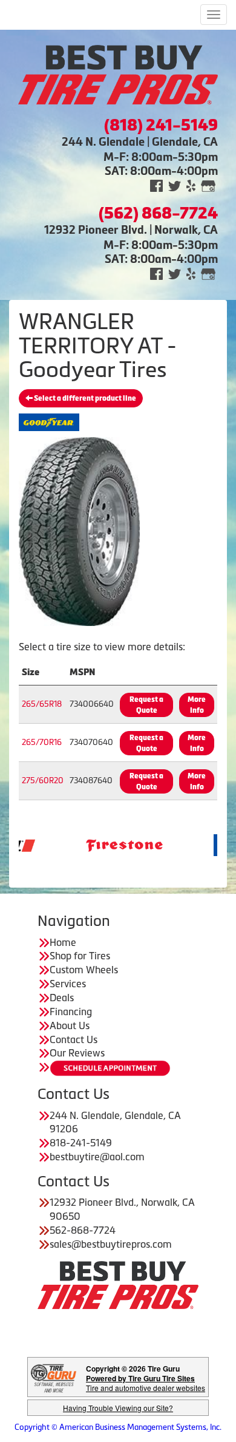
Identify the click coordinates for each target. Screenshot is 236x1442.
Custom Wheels (84, 969)
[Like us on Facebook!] (156, 185)
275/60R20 (43, 780)
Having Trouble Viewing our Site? (118, 1408)
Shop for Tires (80, 955)
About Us (70, 1025)
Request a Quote (146, 705)
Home (63, 942)
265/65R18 (42, 704)
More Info (197, 705)
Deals (62, 997)
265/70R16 (42, 742)
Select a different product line (84, 398)
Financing (71, 1011)
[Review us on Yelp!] (190, 185)
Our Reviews (77, 1052)
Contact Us (73, 1039)
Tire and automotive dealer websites (145, 1383)
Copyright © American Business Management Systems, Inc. (118, 1427)
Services (68, 983)
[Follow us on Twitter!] (174, 185)
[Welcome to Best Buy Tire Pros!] (118, 73)
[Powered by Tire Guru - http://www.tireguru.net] (53, 1377)
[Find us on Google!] (208, 185)
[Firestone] (105, 843)
